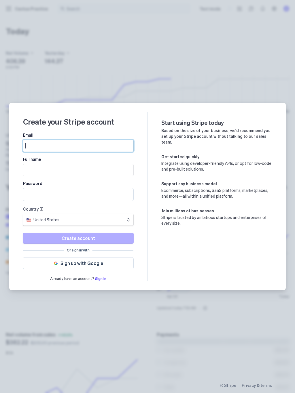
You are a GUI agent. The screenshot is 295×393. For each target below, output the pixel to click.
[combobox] (78, 220)
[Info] (41, 209)
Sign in (100, 278)
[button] (78, 263)
